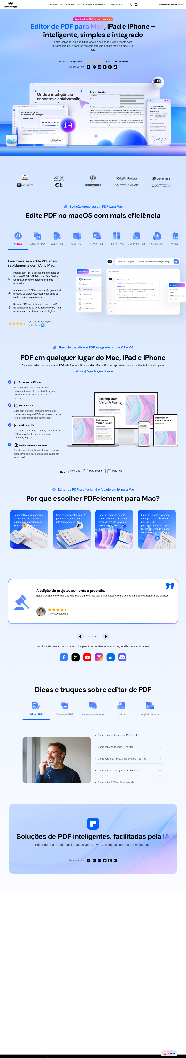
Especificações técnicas (99, 371)
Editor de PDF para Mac (67, 26)
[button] (80, 636)
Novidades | (79, 371)
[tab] (18, 240)
